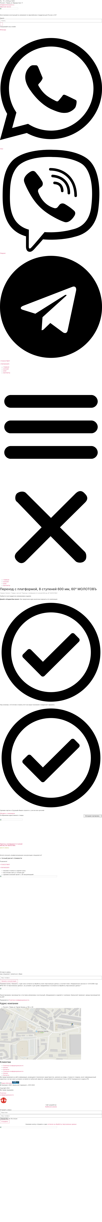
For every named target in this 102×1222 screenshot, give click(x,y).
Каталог (8, 593)
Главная (2, 593)
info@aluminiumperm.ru (7, 5)
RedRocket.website (51, 1107)
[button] (51, 476)
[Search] (1, 24)
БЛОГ (5, 371)
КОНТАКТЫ (6, 373)
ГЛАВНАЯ (6, 367)
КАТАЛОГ (6, 369)
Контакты (6, 1069)
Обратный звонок (5, 6)
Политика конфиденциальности (19, 1000)
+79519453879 (4, 364)
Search (2, 18)
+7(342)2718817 (5, 361)
